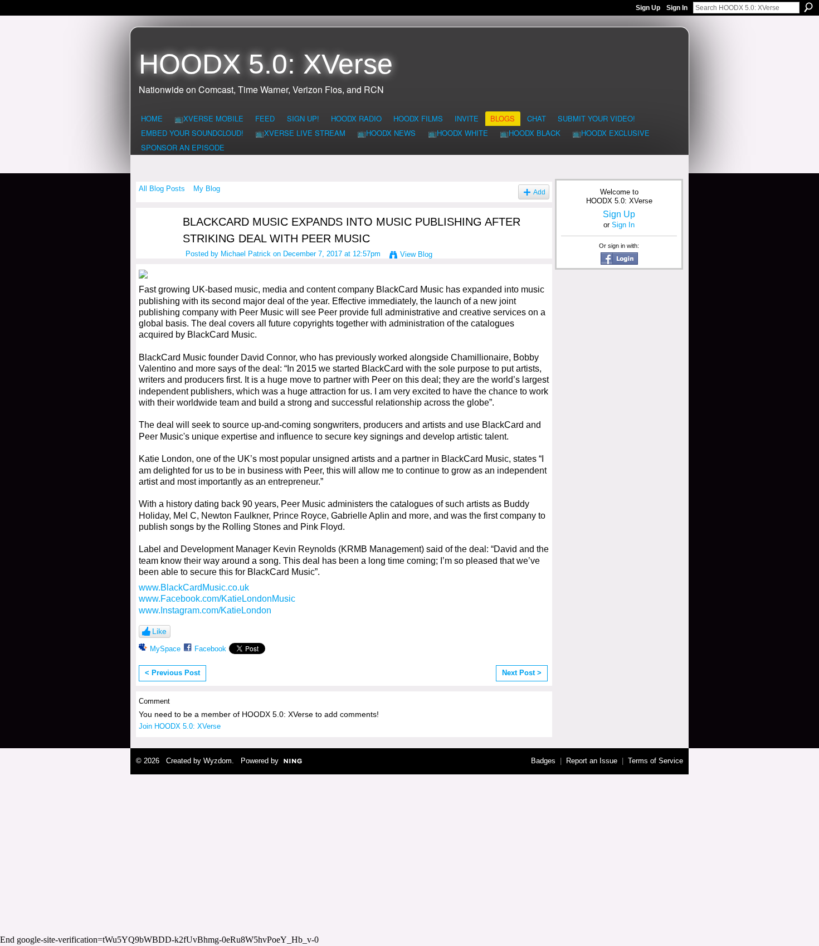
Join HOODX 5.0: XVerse (180, 726)
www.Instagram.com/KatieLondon (205, 610)
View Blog (416, 254)
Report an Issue (591, 761)
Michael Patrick (246, 254)
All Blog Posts (162, 188)
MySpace (165, 649)
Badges (543, 761)
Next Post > (522, 673)
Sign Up (648, 8)
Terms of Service (655, 761)
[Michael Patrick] (154, 243)
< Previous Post (172, 673)
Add (539, 192)
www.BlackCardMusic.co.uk (194, 587)
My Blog (206, 188)
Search (808, 7)
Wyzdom (217, 761)
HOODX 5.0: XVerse (266, 64)
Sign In (677, 8)
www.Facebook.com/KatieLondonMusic (217, 598)
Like (159, 631)
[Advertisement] (409, 853)
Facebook (210, 649)
